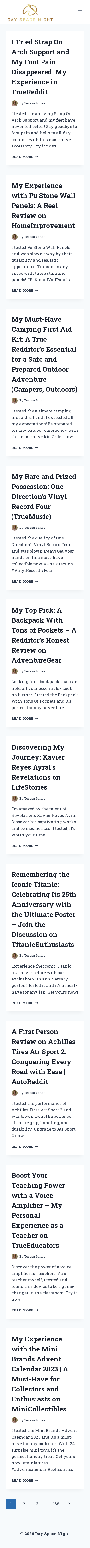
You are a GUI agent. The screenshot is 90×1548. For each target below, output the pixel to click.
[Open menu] (79, 11)
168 (56, 1504)
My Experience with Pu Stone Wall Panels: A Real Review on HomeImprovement (44, 205)
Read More (25, 157)
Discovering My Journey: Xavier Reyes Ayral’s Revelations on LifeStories (38, 767)
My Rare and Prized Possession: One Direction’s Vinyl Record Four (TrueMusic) (44, 496)
